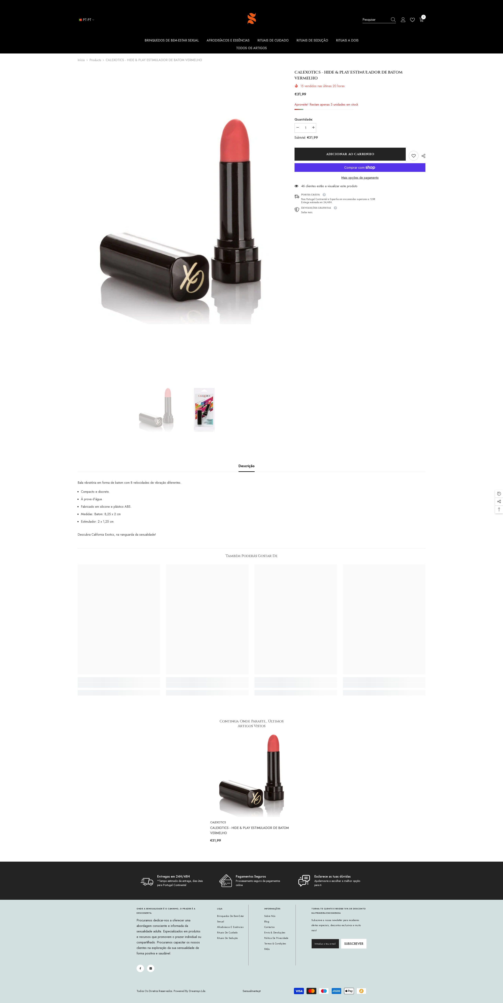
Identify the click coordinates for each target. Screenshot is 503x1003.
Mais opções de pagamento (360, 177)
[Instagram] (150, 968)
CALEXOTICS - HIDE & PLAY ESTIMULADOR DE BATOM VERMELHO (249, 830)
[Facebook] (140, 968)
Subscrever (353, 943)
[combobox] (375, 19)
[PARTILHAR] (422, 156)
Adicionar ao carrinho (350, 154)
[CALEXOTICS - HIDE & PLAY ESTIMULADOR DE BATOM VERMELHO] (251, 775)
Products (95, 60)
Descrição (247, 466)
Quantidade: (304, 119)
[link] (414, 156)
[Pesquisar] (379, 19)
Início (81, 60)
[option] (180, 221)
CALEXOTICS (218, 822)
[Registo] (403, 19)
